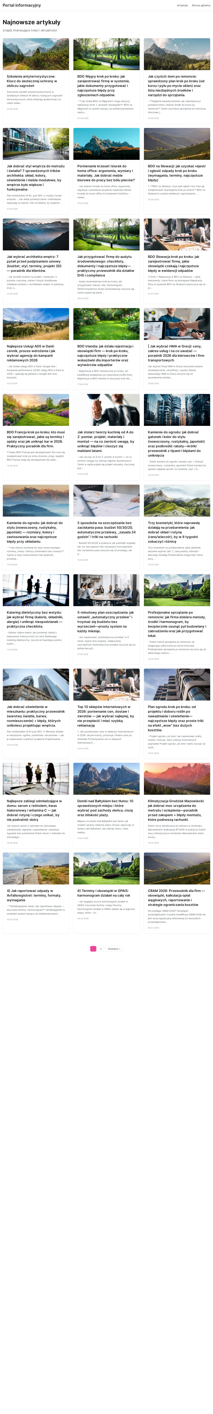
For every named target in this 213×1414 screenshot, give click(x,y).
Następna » (114, 948)
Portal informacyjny (22, 5)
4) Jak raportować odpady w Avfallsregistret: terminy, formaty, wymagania (34, 895)
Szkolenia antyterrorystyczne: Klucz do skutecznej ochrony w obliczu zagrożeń (32, 81)
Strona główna (201, 5)
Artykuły (182, 5)
